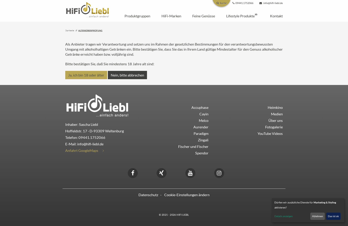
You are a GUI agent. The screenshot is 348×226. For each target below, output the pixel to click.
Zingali (203, 140)
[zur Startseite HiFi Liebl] (97, 105)
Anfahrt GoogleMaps (81, 150)
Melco (203, 120)
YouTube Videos (270, 133)
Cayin (203, 114)
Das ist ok (333, 216)
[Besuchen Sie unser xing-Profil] (161, 172)
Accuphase (199, 107)
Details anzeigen (283, 216)
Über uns (275, 120)
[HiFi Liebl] (87, 9)
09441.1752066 (91, 137)
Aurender (200, 127)
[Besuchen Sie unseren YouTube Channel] (190, 172)
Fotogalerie (274, 127)
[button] (137, 16)
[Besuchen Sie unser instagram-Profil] (219, 172)
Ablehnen (317, 216)
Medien (277, 114)
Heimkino (275, 107)
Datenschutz (148, 195)
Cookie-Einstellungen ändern (187, 195)
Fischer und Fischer (193, 146)
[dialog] (308, 210)
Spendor (201, 153)
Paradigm (201, 133)
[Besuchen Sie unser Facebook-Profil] (132, 172)
